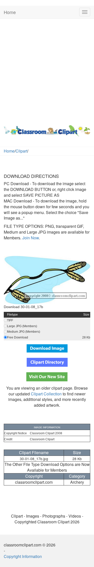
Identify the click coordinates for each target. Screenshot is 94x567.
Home (10, 12)
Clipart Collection (46, 394)
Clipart (21, 151)
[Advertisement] (47, 71)
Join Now (30, 238)
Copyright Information (23, 556)
